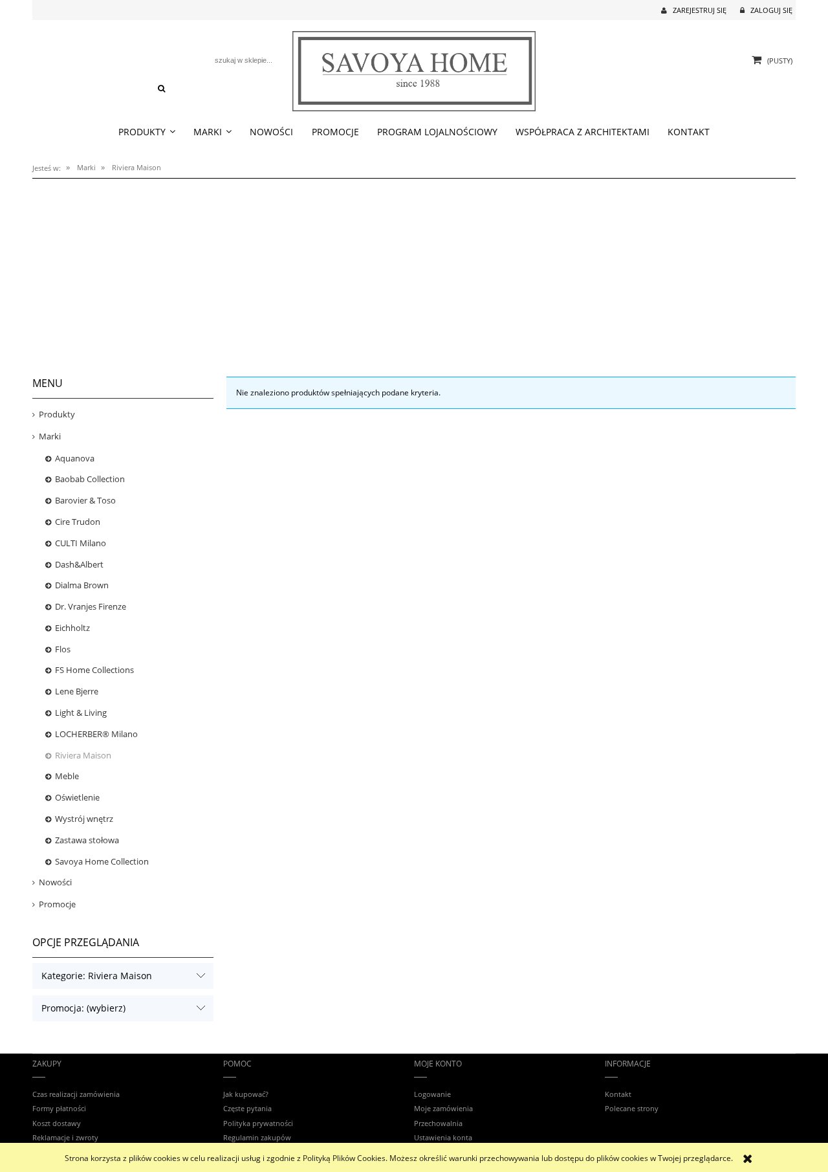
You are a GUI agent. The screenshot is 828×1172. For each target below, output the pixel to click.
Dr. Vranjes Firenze (90, 606)
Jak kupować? (245, 1094)
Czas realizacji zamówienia (76, 1094)
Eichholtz (72, 628)
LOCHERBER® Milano (96, 734)
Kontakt (618, 1094)
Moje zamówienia (443, 1108)
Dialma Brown (82, 585)
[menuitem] (146, 132)
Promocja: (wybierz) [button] (83, 1008)
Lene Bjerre (76, 691)
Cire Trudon (77, 521)
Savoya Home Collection (102, 861)
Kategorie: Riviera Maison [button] (96, 975)
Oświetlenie (77, 797)
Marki (50, 436)
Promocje (57, 904)
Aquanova (74, 458)
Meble (67, 776)
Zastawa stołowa (87, 840)
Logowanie (432, 1094)
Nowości (55, 882)
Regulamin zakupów (257, 1137)
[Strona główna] (414, 69)
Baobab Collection (90, 479)
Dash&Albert (79, 564)
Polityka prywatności (258, 1123)
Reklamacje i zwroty (65, 1137)
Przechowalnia (438, 1123)
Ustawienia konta (443, 1137)
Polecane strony (632, 1108)
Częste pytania (247, 1108)
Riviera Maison (83, 755)
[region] (414, 270)
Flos (63, 649)
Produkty (57, 414)
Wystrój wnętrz (84, 818)
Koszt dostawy (56, 1123)
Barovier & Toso (85, 500)
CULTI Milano (80, 543)
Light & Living (81, 712)
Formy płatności (59, 1108)
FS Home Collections (94, 670)
